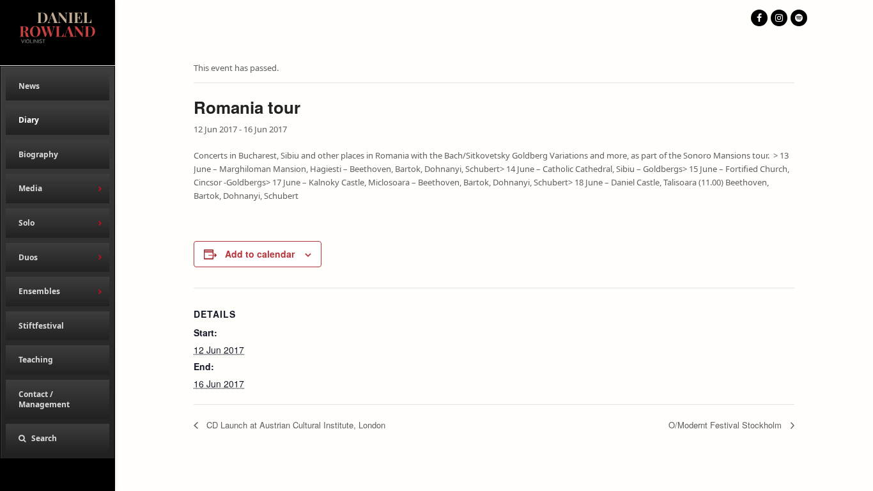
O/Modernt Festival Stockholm (726, 425)
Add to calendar (260, 253)
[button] (57, 438)
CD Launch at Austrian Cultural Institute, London (294, 425)
